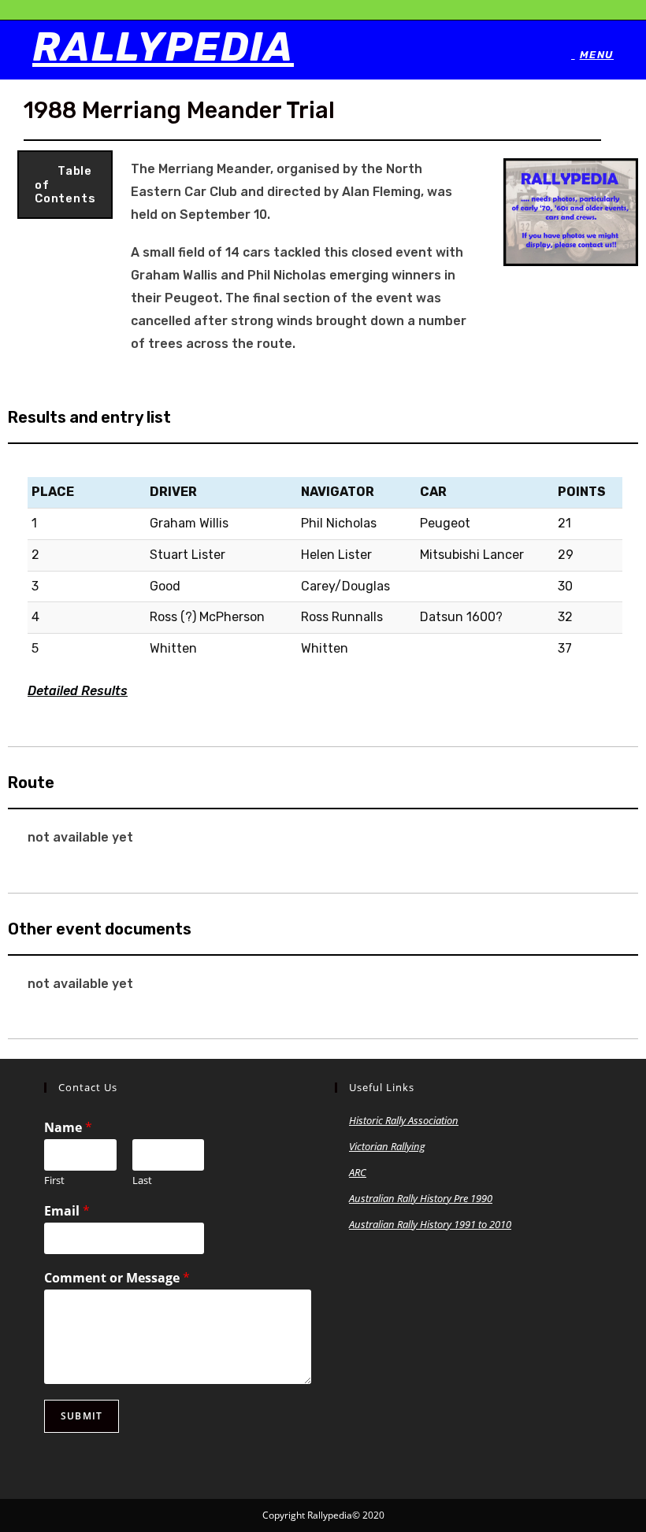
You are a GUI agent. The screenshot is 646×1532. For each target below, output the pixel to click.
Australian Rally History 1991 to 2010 (430, 1224)
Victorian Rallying (387, 1146)
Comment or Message (117, 1278)
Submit (81, 1416)
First (54, 1180)
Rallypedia (163, 47)
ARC (357, 1172)
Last (142, 1180)
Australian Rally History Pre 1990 (420, 1198)
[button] (65, 184)
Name (68, 1127)
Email (67, 1211)
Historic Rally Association (404, 1120)
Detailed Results (78, 690)
